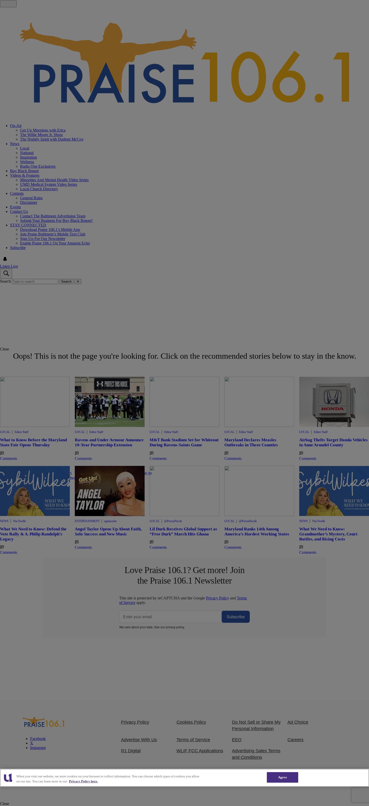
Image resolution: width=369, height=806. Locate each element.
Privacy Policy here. (83, 781)
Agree (282, 777)
